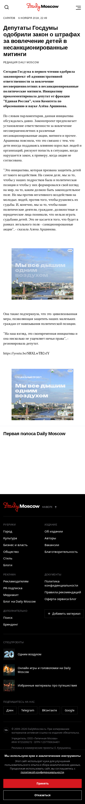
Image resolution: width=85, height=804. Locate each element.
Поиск (8, 617)
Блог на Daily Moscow (19, 601)
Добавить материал (66, 613)
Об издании (54, 531)
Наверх (47, 507)
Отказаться (42, 795)
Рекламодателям (15, 581)
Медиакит (11, 595)
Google (69, 710)
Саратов (9, 18)
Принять (43, 783)
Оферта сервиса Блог (61, 599)
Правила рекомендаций (63, 592)
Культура (10, 538)
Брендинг (10, 624)
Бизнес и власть (15, 545)
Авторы (50, 538)
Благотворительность (61, 552)
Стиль (7, 558)
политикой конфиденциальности (42, 772)
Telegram (27, 710)
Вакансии (52, 545)
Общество (11, 552)
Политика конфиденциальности (61, 583)
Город (7, 531)
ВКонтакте (49, 710)
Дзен (9, 710)
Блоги (7, 565)
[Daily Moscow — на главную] (21, 507)
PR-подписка (12, 588)
